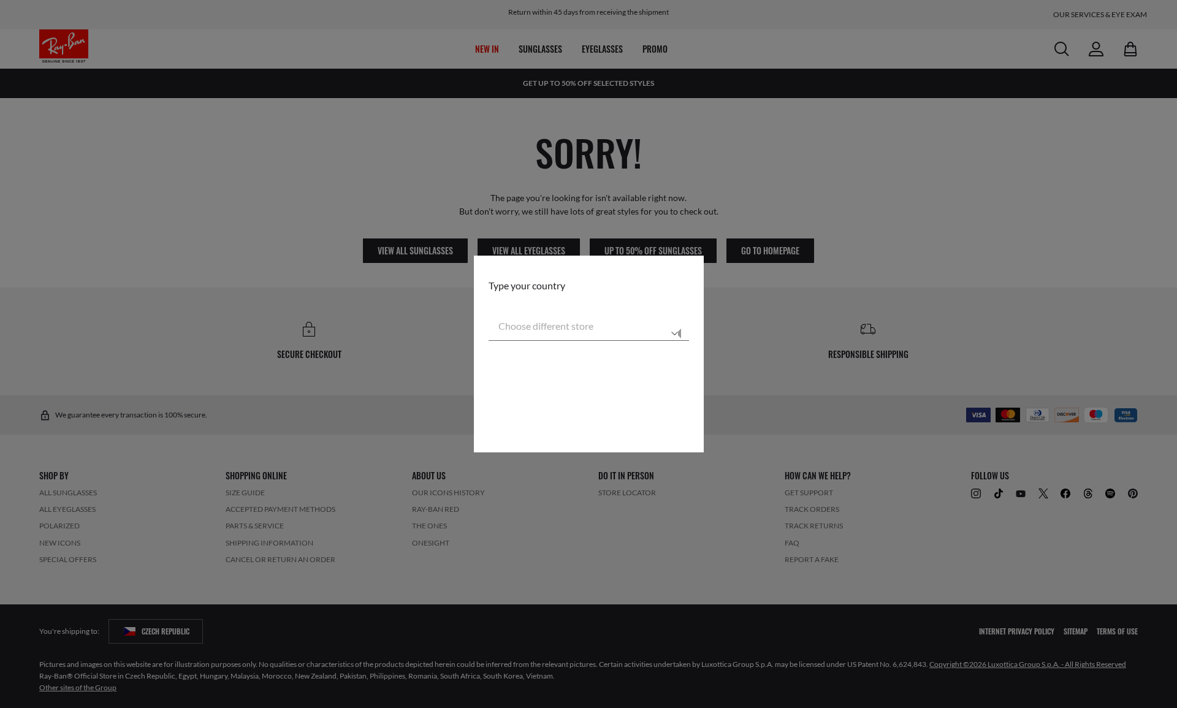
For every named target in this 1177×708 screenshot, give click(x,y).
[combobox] (589, 326)
